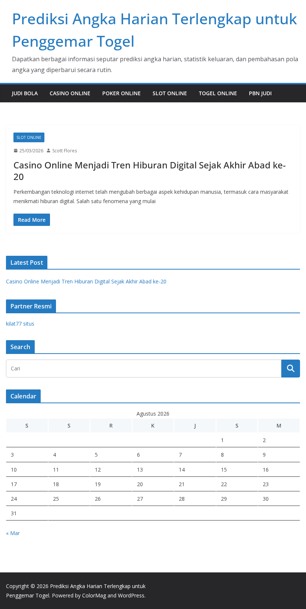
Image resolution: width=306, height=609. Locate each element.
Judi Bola (25, 93)
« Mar (13, 533)
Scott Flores (64, 150)
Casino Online (70, 93)
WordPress (131, 595)
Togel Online (218, 93)
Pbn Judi (260, 93)
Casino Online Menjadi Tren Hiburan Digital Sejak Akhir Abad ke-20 (149, 171)
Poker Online (121, 93)
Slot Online (170, 93)
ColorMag (94, 595)
